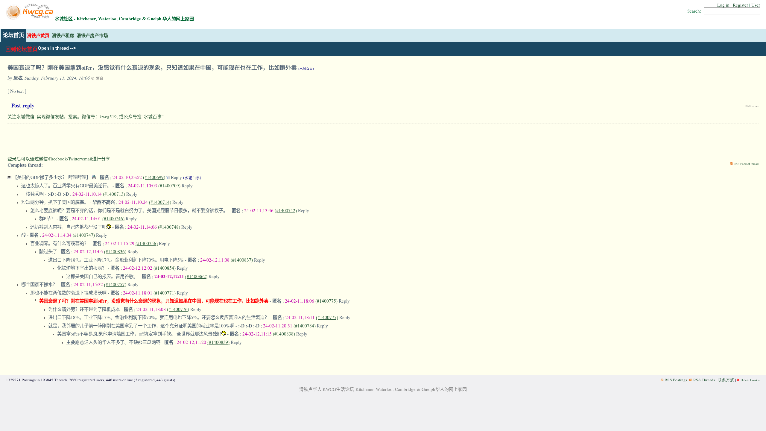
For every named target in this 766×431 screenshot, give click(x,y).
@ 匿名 (97, 78)
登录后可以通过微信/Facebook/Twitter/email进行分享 (58, 159)
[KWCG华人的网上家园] (30, 19)
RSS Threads (704, 380)
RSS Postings (676, 380)
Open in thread (53, 48)
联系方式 (726, 380)
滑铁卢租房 (63, 35)
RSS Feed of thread (746, 164)
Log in (723, 5)
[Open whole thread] (168, 177)
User (755, 5)
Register (740, 5)
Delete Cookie (750, 380)
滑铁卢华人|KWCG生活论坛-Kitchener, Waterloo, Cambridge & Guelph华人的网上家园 (383, 389)
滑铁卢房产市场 (92, 35)
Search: (694, 11)
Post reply (22, 105)
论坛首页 (13, 35)
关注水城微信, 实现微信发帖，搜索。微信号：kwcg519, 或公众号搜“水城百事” (85, 116)
